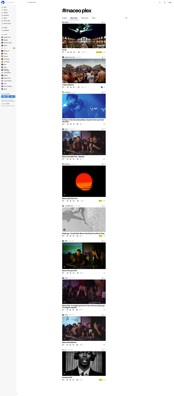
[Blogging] (8, 40)
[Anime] (8, 48)
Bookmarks (6, 30)
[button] (126, 18)
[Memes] (8, 89)
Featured (6, 12)
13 (104, 200)
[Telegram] (11, 96)
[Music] (8, 64)
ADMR (65, 240)
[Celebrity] (8, 75)
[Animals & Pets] (8, 37)
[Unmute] (64, 81)
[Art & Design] (8, 59)
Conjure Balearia (68, 85)
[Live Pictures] (8, 61)
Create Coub (32, 2)
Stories (5, 18)
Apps (8, 100)
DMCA (13, 101)
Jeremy (66, 129)
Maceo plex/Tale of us (69, 198)
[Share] (103, 22)
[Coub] (2, 2)
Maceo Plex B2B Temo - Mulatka (73, 157)
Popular (5, 10)
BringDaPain (67, 164)
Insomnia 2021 (67, 377)
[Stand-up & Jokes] (8, 42)
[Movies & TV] (8, 51)
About (2, 100)
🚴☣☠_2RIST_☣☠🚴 (69, 205)
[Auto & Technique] (8, 86)
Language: (5, 103)
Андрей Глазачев (68, 57)
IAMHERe (66, 22)
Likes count (73, 18)
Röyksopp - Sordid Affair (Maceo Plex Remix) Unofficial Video (83, 233)
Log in (169, 2)
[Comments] (71, 52)
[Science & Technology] (8, 70)
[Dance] (8, 83)
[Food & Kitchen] (8, 72)
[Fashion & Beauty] (8, 80)
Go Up (64, 50)
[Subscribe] (14, 48)
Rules (10, 101)
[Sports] (8, 67)
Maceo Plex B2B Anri (69, 342)
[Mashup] (8, 45)
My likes (5, 27)
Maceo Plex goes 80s (69, 270)
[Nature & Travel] (8, 78)
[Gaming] (8, 53)
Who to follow (7, 20)
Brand (11, 100)
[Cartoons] (8, 56)
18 (104, 124)
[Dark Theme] (160, 2)
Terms (2, 101)
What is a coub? (7, 23)
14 (104, 52)
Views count (84, 18)
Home (5, 7)
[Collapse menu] (17, 394)
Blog (6, 100)
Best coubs (6, 15)
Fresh (93, 18)
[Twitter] (4, 96)
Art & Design (99, 52)
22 (104, 159)
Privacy (6, 101)
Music (100, 200)
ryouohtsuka (67, 92)
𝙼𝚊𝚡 (65, 349)
